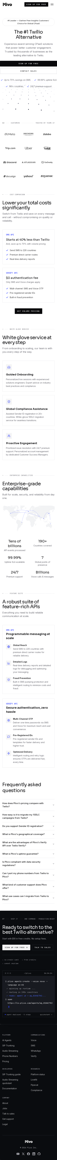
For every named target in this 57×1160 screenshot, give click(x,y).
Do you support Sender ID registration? (22, 826)
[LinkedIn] (33, 1153)
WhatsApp (36, 1051)
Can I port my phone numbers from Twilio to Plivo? (25, 875)
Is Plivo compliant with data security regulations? (21, 863)
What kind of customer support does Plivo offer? (24, 886)
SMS (33, 1045)
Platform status (38, 1074)
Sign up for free (36, 4)
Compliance (36, 1090)
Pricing (5, 1061)
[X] (23, 1153)
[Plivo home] (7, 4)
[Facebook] (28, 1153)
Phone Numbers (10, 1056)
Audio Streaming (10, 1051)
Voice (33, 1040)
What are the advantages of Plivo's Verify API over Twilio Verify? (24, 844)
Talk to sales (42, 947)
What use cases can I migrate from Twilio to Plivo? (25, 898)
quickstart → (46, 1015)
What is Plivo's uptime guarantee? (20, 853)
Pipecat (34, 1085)
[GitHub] (39, 1153)
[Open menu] (52, 4)
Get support (8, 1119)
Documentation (9, 1088)
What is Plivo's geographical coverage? (23, 834)
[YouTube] (18, 1153)
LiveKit (34, 1079)
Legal (5, 1124)
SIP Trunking (8, 1045)
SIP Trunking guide (11, 1074)
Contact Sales (28, 71)
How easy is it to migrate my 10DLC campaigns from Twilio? (21, 816)
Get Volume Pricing (28, 311)
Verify (34, 1056)
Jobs (4, 1108)
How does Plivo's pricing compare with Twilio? (23, 805)
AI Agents (6, 1040)
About (5, 1103)
